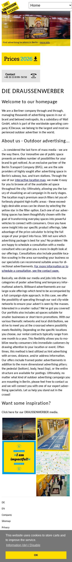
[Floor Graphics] (53, 485)
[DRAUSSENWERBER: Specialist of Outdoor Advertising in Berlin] (19, 429)
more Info (45, 42)
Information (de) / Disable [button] (23, 545)
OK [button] (36, 555)
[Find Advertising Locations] (53, 463)
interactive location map (30, 180)
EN (3, 508)
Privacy (5, 527)
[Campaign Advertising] (53, 434)
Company (7, 515)
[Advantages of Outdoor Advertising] (19, 457)
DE (3, 502)
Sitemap (6, 521)
